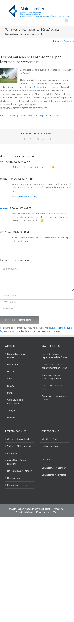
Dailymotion (13, 478)
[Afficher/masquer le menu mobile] (67, 20)
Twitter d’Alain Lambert (19, 446)
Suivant (68, 41)
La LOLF (11, 385)
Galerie (10, 371)
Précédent (56, 41)
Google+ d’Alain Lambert (20, 439)
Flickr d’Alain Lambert (18, 485)
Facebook (12, 453)
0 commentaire (53, 115)
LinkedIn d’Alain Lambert (19, 470)
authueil (4, 208)
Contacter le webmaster (54, 474)
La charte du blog (50, 446)
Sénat (10, 378)
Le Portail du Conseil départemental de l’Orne (54, 366)
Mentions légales (50, 439)
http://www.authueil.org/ (25, 196)
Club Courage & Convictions (15, 401)
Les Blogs (39, 115)
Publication (13, 364)
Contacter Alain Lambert (54, 467)
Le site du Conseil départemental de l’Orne (54, 355)
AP (1, 162)
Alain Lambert (9, 115)
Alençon (11, 410)
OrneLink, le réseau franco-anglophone (51, 377)
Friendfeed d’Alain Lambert (16, 462)
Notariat (11, 417)
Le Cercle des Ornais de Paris (53, 387)
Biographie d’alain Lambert (16, 355)
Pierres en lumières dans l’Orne (54, 398)
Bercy (10, 392)
